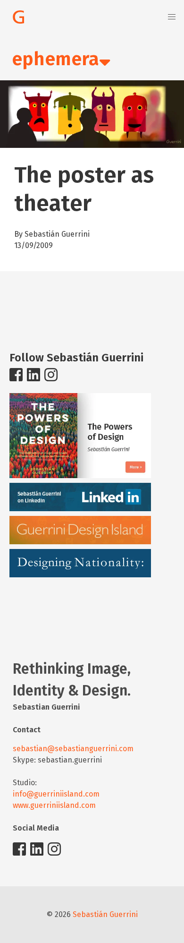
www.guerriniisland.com (54, 805)
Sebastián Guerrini (105, 914)
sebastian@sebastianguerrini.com (73, 748)
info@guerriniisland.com (56, 793)
